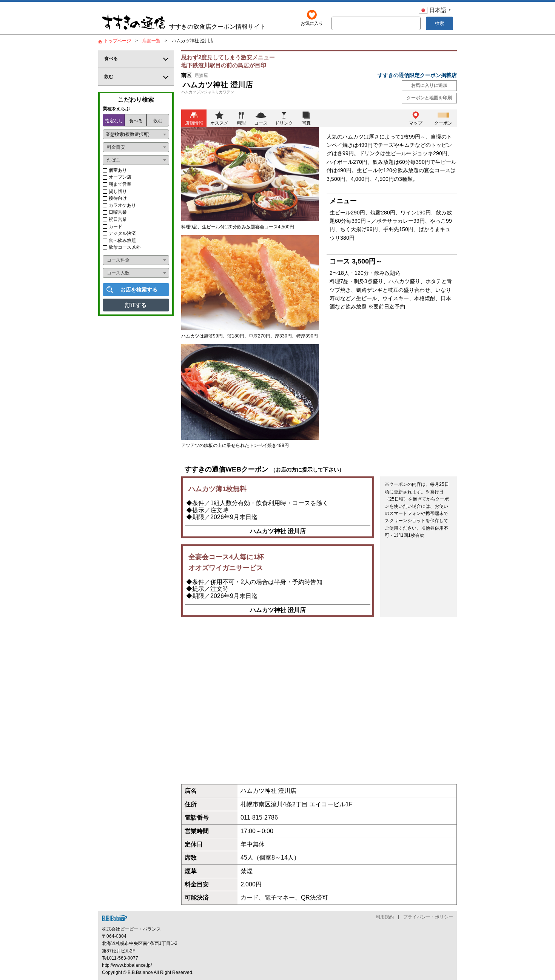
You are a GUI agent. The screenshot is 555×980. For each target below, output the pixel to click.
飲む (157, 120)
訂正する (135, 305)
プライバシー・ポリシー (428, 917)
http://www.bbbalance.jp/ (127, 965)
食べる (136, 120)
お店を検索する (138, 290)
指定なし (114, 120)
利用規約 (385, 917)
